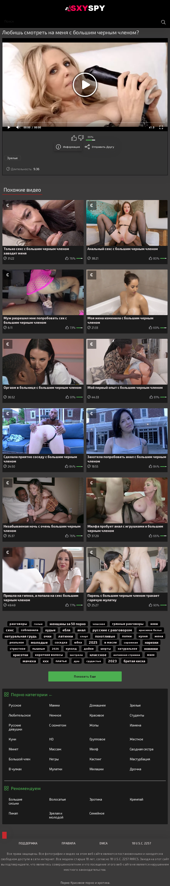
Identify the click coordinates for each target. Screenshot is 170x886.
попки (127, 636)
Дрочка (145, 769)
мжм (151, 655)
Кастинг (105, 759)
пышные (38, 648)
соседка (61, 642)
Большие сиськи (24, 801)
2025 (93, 642)
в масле (110, 642)
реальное (17, 642)
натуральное (127, 648)
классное (98, 655)
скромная (131, 642)
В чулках (24, 769)
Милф (105, 749)
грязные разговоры (127, 624)
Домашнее (105, 705)
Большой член (24, 759)
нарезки (151, 642)
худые (50, 630)
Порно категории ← (32, 694)
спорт (84, 636)
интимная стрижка (126, 654)
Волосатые (64, 799)
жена (159, 636)
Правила (68, 843)
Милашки (105, 769)
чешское (99, 623)
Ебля (66, 630)
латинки (65, 636)
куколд (71, 648)
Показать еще (85, 676)
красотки (20, 655)
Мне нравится (74, 138)
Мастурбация (145, 759)
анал (81, 630)
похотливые (105, 636)
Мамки (64, 705)
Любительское (24, 715)
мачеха (29, 661)
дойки (89, 648)
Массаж (64, 749)
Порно (65, 882)
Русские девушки (24, 727)
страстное (17, 648)
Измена (145, 725)
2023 (112, 661)
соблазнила (29, 630)
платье (61, 661)
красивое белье (150, 630)
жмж (154, 624)
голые (38, 623)
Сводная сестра (145, 749)
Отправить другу (103, 146)
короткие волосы (49, 655)
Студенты (145, 715)
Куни (24, 739)
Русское (24, 705)
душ (76, 661)
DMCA (104, 843)
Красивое (105, 715)
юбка (78, 642)
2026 (55, 648)
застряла (76, 654)
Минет (24, 749)
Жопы (105, 725)
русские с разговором (112, 630)
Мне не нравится (81, 138)
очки (47, 636)
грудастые (93, 661)
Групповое (105, 739)
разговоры (18, 624)
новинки (151, 649)
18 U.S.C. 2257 (141, 843)
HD (64, 739)
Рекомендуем (26, 788)
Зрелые (145, 705)
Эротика (105, 799)
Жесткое (145, 739)
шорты (105, 648)
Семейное (105, 813)
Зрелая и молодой (64, 815)
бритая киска (134, 661)
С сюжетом (64, 725)
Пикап (24, 813)
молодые (39, 642)
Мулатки (64, 769)
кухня (143, 636)
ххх (46, 661)
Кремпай (145, 799)
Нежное (64, 715)
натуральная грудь (21, 636)
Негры (64, 759)
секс (10, 630)
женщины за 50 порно (68, 624)
